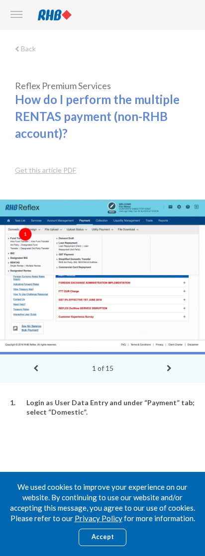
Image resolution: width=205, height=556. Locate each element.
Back (27, 48)
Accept (103, 537)
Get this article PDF (45, 170)
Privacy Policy (98, 518)
